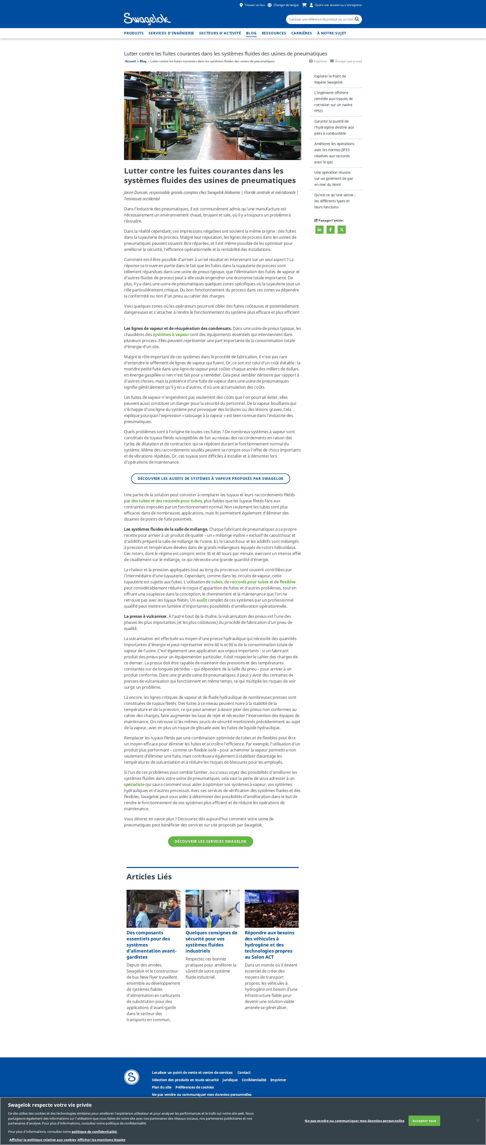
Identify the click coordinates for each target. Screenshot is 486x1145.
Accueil (130, 61)
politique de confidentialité (94, 1131)
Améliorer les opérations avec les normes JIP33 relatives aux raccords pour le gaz (334, 153)
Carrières (301, 33)
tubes (216, 582)
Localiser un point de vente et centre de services (192, 1072)
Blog (251, 33)
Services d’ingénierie (171, 33)
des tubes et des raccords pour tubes (166, 501)
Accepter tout (424, 1120)
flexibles (288, 582)
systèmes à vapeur (171, 335)
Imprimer (320, 61)
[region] (243, 1121)
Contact (244, 1072)
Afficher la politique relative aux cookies (42, 1139)
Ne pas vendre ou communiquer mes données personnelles (202, 1094)
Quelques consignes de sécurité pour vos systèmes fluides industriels (211, 942)
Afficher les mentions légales (101, 1139)
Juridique (230, 1080)
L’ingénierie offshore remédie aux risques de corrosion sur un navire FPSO (333, 102)
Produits (134, 33)
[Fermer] (477, 1120)
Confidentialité (254, 1080)
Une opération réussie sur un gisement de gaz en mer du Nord (333, 178)
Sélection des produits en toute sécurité (185, 1080)
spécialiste (134, 785)
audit (201, 600)
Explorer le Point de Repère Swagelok (330, 79)
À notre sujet (331, 33)
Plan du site (161, 1087)
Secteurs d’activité (220, 33)
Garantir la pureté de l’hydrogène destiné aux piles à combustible (334, 127)
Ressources (274, 33)
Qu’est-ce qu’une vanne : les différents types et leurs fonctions (334, 201)
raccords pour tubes (249, 582)
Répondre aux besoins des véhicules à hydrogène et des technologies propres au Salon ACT (269, 945)
